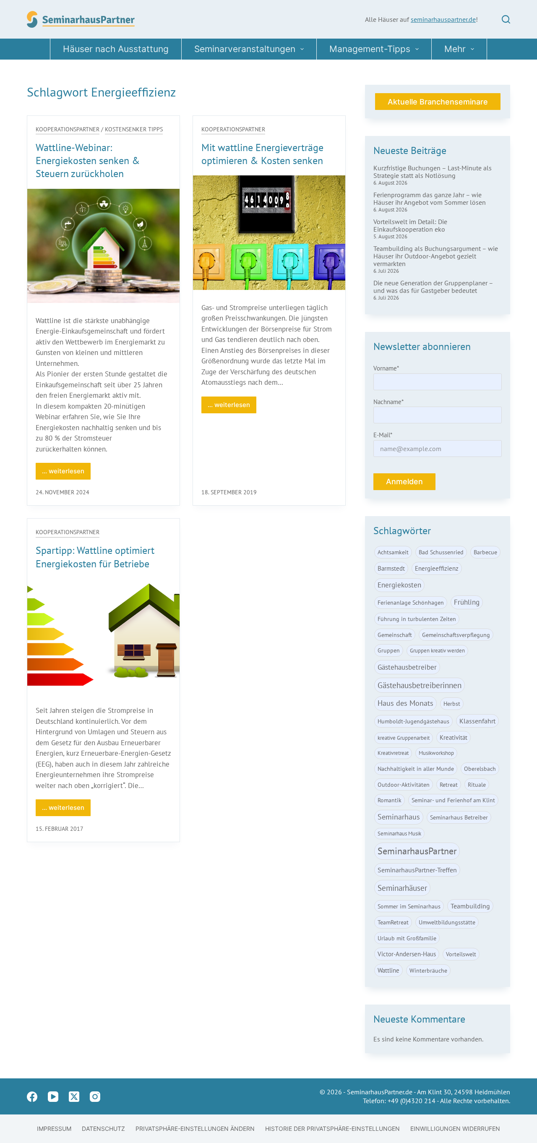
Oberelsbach (480, 768)
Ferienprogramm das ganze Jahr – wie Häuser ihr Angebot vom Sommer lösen (429, 198)
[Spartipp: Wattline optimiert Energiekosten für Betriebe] (103, 636)
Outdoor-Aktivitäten (404, 784)
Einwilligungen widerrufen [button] (455, 1128)
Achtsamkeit (393, 552)
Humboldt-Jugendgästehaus (413, 721)
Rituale (477, 784)
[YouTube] (53, 1096)
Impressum (54, 1128)
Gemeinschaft (395, 635)
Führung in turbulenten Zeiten (417, 619)
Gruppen (389, 650)
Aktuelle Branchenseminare (438, 101)
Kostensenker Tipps (134, 129)
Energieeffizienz (437, 568)
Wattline (388, 970)
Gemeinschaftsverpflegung (456, 635)
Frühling (467, 602)
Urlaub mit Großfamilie (407, 938)
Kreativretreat (393, 753)
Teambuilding (470, 906)
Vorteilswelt (461, 954)
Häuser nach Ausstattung (116, 49)
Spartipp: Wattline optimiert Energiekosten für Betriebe (95, 557)
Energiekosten (399, 585)
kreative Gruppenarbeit (404, 737)
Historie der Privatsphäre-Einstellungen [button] (332, 1128)
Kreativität (453, 737)
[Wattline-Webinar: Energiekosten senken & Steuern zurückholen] (103, 246)
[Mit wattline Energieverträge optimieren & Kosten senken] (269, 232)
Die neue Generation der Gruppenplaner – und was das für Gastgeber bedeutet (433, 287)
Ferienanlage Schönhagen (411, 602)
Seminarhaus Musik (399, 833)
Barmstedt (391, 568)
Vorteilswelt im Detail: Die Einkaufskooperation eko (410, 225)
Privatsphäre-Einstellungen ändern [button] (195, 1128)
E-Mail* (382, 435)
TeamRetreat (393, 922)
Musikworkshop (436, 753)
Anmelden (404, 481)
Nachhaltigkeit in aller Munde (416, 768)
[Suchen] (506, 19)
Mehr (455, 49)
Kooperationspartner (67, 129)
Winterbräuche (428, 970)
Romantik (389, 800)
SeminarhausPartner (417, 851)
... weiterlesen (66, 473)
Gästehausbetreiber (407, 667)
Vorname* (386, 368)
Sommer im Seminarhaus (409, 906)
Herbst (451, 703)
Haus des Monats (405, 703)
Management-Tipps (369, 49)
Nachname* (388, 402)
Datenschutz (103, 1128)
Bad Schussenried (441, 552)
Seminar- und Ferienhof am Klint (453, 800)
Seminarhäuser (402, 887)
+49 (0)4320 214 (411, 1100)
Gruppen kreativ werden (437, 650)
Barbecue (485, 552)
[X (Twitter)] (74, 1096)
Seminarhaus (399, 817)
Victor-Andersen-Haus (407, 954)
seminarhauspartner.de (443, 19)
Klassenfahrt (477, 721)
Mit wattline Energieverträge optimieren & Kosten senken (262, 154)
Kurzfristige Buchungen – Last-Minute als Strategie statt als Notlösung (432, 172)
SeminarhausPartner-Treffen (417, 870)
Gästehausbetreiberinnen (419, 685)
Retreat (449, 784)
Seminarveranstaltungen (244, 49)
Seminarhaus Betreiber (459, 817)
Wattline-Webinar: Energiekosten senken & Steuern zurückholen (88, 160)
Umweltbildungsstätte (447, 922)
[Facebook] (32, 1096)
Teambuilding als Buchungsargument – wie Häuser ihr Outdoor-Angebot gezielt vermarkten (435, 256)
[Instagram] (95, 1096)
